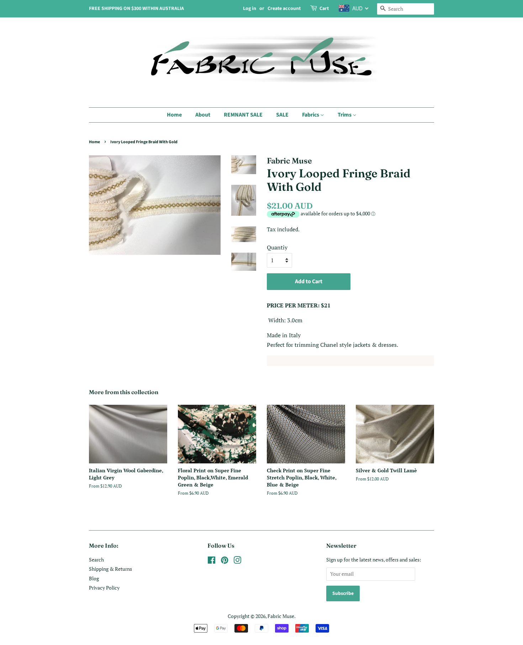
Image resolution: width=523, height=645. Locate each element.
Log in (249, 8)
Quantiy (277, 247)
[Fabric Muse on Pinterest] (224, 561)
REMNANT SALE (243, 115)
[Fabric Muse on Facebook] (211, 561)
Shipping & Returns (110, 569)
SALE (282, 115)
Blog (94, 578)
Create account (284, 8)
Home (174, 115)
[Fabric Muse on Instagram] (237, 561)
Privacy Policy (104, 588)
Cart (324, 8)
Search (96, 560)
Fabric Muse (281, 616)
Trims (345, 115)
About (202, 115)
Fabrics (311, 115)
